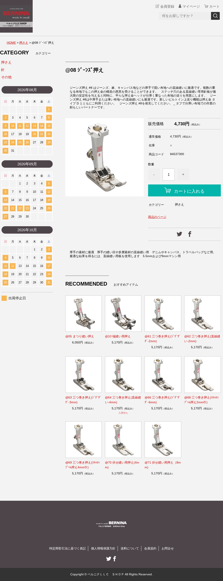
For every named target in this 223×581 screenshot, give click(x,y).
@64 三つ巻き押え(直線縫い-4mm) (123, 400)
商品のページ (157, 217)
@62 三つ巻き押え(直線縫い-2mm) (202, 339)
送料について (130, 548)
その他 (6, 77)
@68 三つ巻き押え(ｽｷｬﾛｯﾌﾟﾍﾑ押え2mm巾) (201, 400)
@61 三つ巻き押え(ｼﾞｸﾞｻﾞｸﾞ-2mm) (163, 339)
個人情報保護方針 (103, 548)
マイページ (191, 6)
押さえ (23, 42)
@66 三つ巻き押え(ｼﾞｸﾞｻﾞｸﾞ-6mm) (163, 400)
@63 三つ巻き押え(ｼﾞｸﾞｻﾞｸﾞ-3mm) (83, 400)
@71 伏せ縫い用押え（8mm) (163, 465)
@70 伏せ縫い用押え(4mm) (122, 465)
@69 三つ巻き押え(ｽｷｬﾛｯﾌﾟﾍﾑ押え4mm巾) (82, 465)
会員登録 (167, 6)
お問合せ (168, 548)
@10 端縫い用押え (118, 336)
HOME (11, 42)
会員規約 (150, 548)
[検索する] (215, 16)
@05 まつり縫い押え (79, 336)
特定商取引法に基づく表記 (67, 548)
